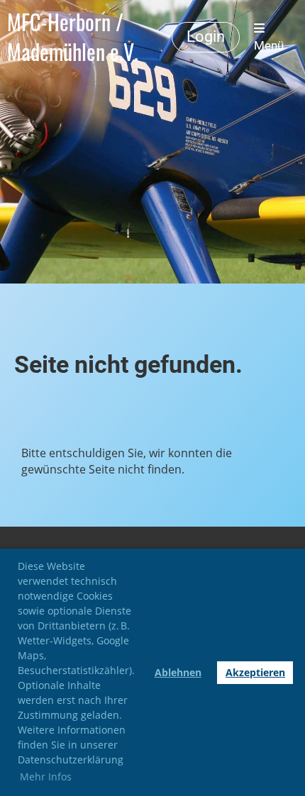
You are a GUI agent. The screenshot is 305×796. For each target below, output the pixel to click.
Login (206, 36)
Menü (269, 45)
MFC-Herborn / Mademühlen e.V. (72, 37)
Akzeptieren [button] (255, 672)
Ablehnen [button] (178, 672)
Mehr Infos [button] (46, 776)
